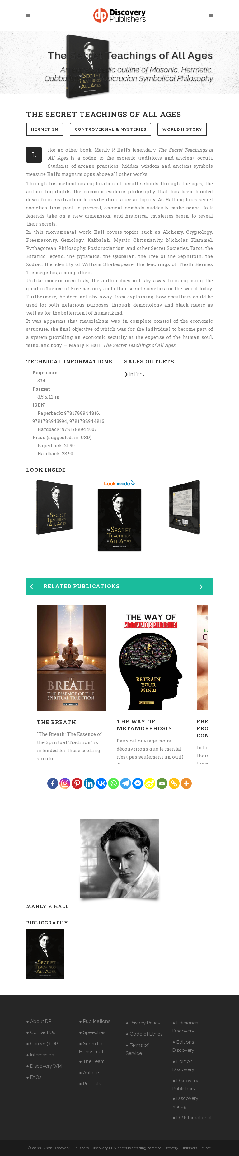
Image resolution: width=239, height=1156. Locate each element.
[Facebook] (52, 783)
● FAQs (33, 1077)
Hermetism (45, 129)
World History (182, 129)
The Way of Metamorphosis (144, 725)
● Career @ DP (42, 1043)
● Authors (89, 1072)
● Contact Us (40, 1032)
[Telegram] (125, 783)
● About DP (38, 1021)
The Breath (56, 722)
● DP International (192, 1118)
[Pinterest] (77, 783)
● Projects (90, 1084)
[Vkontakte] (101, 783)
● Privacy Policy (143, 1023)
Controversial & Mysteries (110, 129)
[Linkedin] (89, 783)
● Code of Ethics (144, 1034)
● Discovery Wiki (44, 1066)
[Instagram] (64, 783)
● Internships (40, 1055)
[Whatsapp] (113, 783)
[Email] (162, 783)
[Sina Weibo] (149, 783)
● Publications (94, 1021)
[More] (186, 783)
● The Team (92, 1061)
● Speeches (92, 1032)
